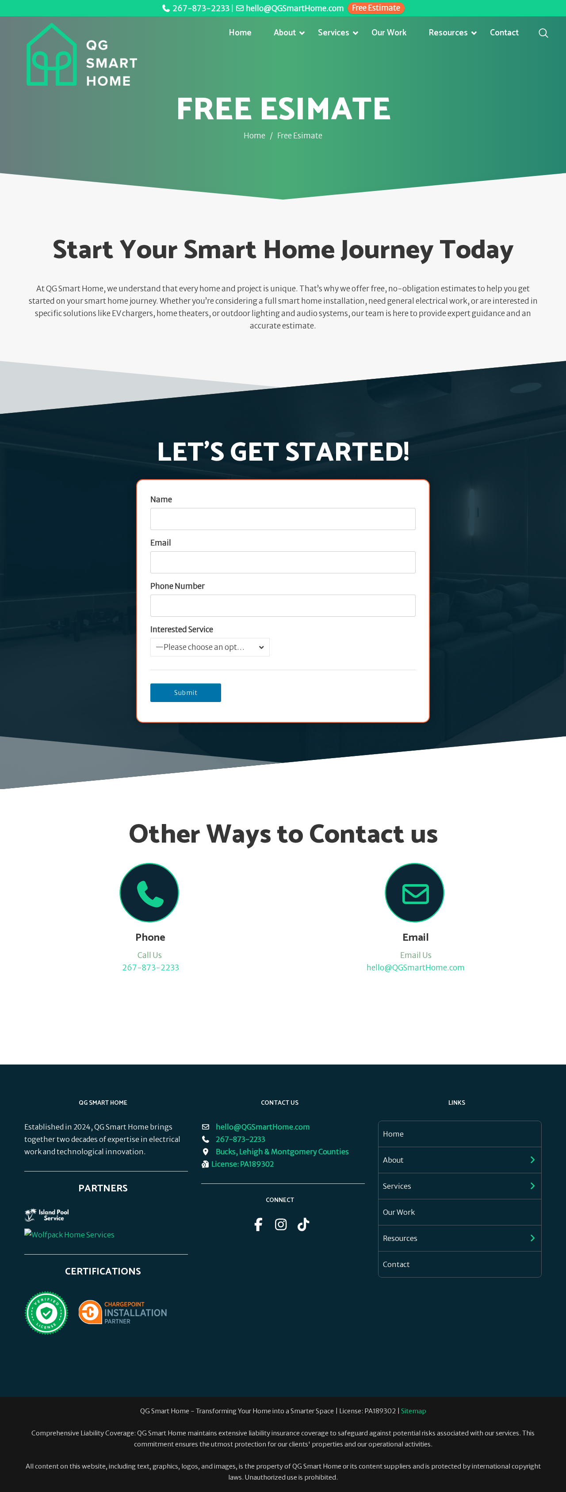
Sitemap (413, 1411)
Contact (504, 33)
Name (161, 499)
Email (160, 543)
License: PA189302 (242, 1164)
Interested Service (181, 629)
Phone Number (177, 586)
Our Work (388, 33)
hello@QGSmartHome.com (295, 8)
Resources (448, 33)
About (285, 33)
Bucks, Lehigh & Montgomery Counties (282, 1151)
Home (240, 33)
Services (333, 33)
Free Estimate (376, 8)
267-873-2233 (200, 8)
